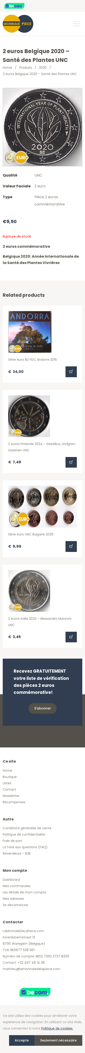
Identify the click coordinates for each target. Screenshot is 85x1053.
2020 (43, 67)
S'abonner (42, 708)
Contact (9, 789)
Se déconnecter (15, 905)
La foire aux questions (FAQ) (25, 847)
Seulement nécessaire (58, 1040)
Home (7, 67)
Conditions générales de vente (27, 828)
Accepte (22, 1040)
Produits (25, 67)
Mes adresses (13, 898)
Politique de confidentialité (24, 834)
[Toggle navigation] (76, 23)
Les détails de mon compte (24, 892)
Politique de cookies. (57, 1028)
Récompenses (14, 802)
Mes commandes (17, 886)
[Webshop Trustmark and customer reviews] (19, 6)
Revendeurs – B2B (17, 853)
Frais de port (12, 841)
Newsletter (11, 796)
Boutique (10, 777)
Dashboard (11, 879)
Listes (7, 783)
